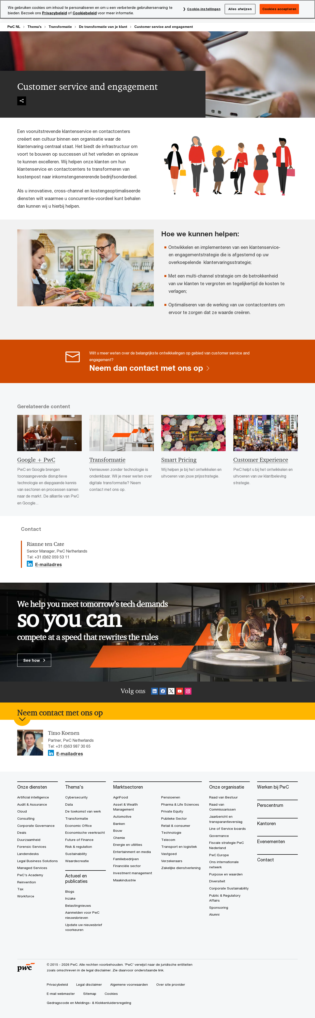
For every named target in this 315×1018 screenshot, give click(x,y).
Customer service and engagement (163, 27)
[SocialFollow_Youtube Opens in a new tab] (179, 692)
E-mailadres (48, 564)
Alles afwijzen (240, 9)
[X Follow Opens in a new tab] (171, 692)
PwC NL (13, 27)
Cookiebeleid (85, 13)
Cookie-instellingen (203, 9)
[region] (157, 9)
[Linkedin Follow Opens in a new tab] (30, 564)
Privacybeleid (54, 13)
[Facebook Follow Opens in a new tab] (162, 692)
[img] (21, 100)
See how (32, 660)
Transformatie (60, 27)
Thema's (35, 27)
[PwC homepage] (26, 970)
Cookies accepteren (279, 9)
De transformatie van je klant (103, 27)
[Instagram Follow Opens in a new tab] (188, 692)
